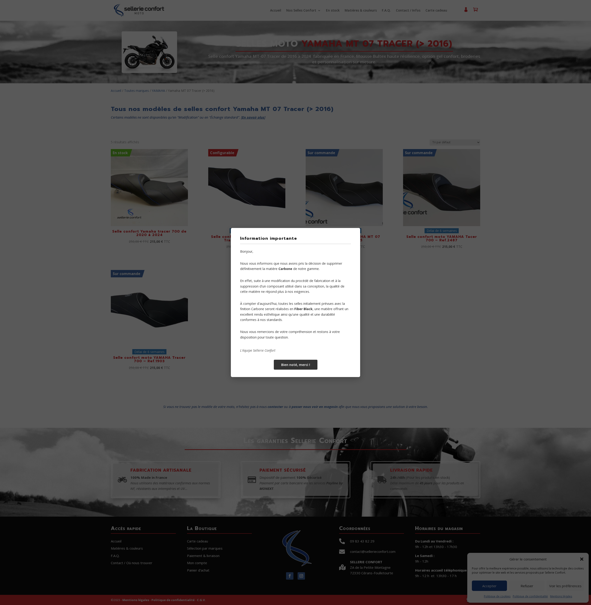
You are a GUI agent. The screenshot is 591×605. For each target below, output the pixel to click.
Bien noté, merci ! (295, 364)
